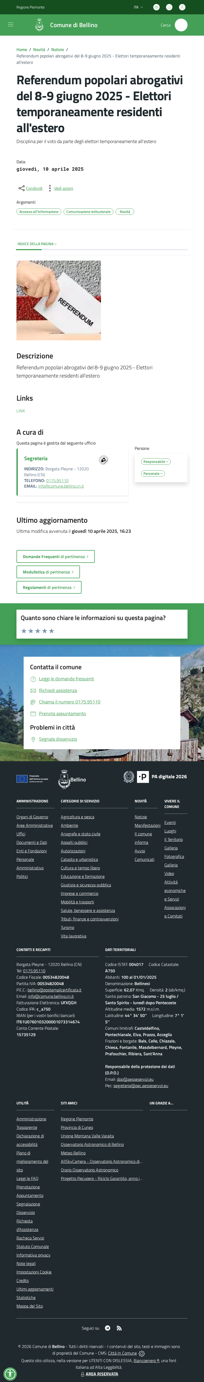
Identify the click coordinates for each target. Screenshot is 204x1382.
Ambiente (69, 825)
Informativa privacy (33, 1255)
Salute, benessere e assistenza (88, 910)
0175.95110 (57, 480)
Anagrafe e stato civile (80, 834)
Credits (22, 1280)
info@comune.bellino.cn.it (61, 486)
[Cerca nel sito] (181, 25)
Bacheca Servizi (30, 1238)
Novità (39, 49)
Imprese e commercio (79, 893)
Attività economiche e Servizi (175, 890)
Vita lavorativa (73, 936)
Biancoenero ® (146, 1360)
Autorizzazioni (73, 851)
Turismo (67, 927)
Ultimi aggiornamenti (34, 1289)
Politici (22, 876)
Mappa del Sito (29, 1306)
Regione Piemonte (30, 7)
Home (21, 49)
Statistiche (26, 1297)
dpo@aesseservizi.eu (135, 1079)
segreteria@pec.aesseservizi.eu (140, 1085)
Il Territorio (173, 839)
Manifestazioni (147, 825)
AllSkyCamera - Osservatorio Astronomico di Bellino (107, 1161)
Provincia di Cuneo (77, 1127)
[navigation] (10, 24)
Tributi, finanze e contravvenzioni (89, 919)
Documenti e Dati (31, 842)
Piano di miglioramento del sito (32, 1161)
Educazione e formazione (83, 876)
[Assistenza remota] (141, 1353)
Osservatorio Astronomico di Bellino (92, 1144)
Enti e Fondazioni (31, 851)
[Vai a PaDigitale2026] (155, 776)
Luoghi (170, 831)
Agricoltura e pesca (77, 817)
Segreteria (36, 458)
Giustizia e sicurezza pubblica (86, 885)
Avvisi (140, 851)
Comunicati (144, 859)
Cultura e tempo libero (80, 868)
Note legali (26, 1263)
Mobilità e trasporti (77, 902)
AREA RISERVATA (102, 1374)
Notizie (57, 49)
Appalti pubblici (74, 842)
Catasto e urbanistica (79, 859)
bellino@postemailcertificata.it (55, 990)
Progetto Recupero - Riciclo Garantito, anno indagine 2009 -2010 (119, 1178)
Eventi (170, 822)
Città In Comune (122, 1353)
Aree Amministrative (34, 825)
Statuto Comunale (32, 1246)
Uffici (20, 834)
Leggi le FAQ (27, 1178)
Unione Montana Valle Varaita (87, 1136)
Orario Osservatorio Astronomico (89, 1170)
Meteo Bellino (73, 1153)
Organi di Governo (32, 817)
